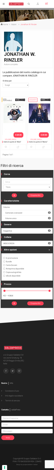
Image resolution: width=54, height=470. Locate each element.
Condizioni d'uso (12, 391)
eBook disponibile (13, 276)
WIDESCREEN (26, 243)
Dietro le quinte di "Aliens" (38, 142)
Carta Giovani (11, 265)
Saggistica (26, 231)
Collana (7, 237)
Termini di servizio (12, 401)
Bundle (9, 262)
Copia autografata (13, 272)
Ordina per (7, 81)
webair (36, 464)
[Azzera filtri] (14, 195)
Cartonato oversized (27, 213)
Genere (7, 224)
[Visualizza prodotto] (18, 146)
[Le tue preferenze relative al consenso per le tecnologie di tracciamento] (4, 467)
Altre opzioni (10, 249)
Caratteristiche (11, 201)
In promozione (12, 258)
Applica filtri (36, 195)
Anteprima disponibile (15, 269)
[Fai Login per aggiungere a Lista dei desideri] (6, 146)
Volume (6, 207)
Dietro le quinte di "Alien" (12, 142)
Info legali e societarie (14, 396)
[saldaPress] (16, 3)
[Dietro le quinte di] (14, 120)
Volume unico (27, 218)
